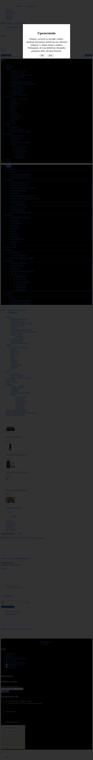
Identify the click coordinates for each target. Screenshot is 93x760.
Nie (42, 55)
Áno (50, 55)
